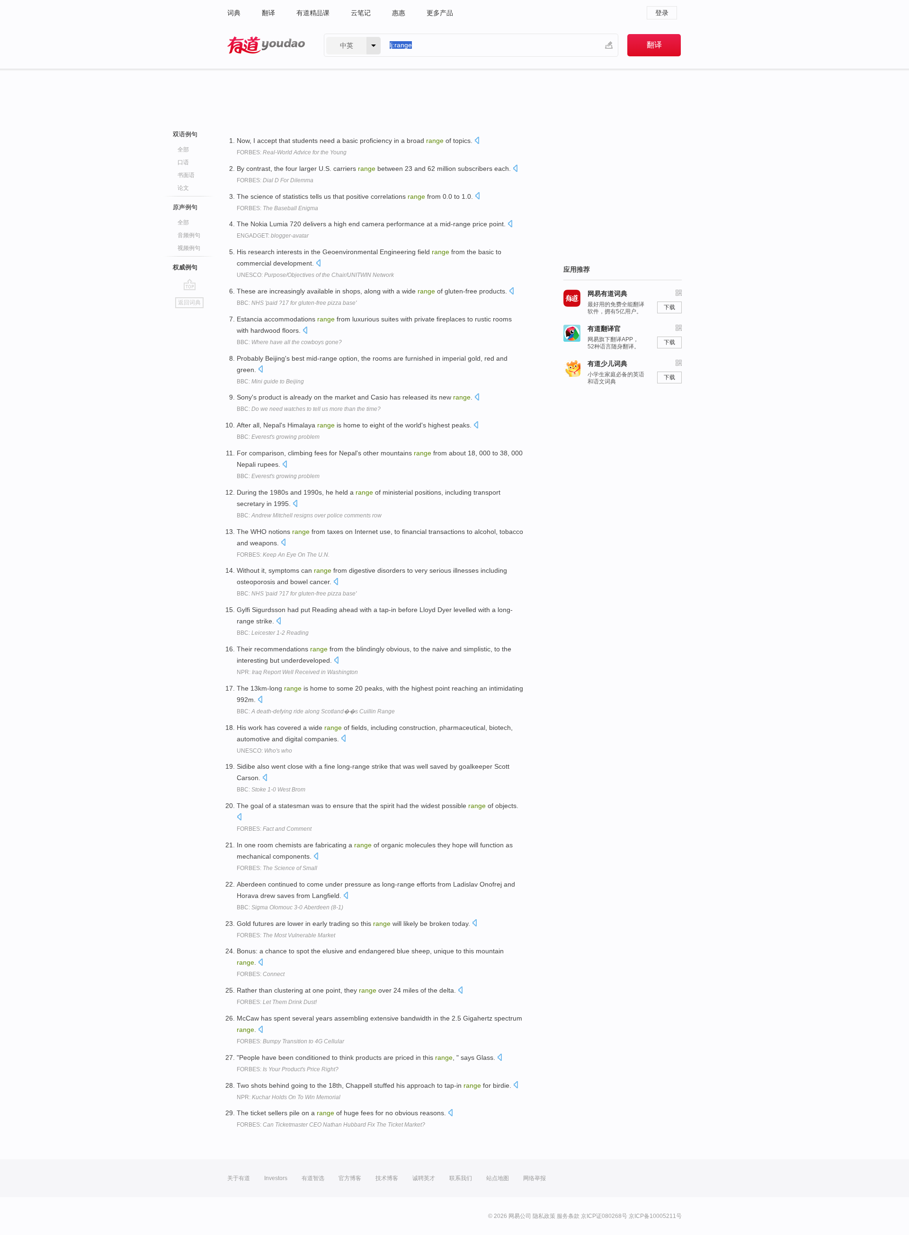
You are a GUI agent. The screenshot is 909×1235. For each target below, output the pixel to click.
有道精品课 (313, 13)
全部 (183, 149)
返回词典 (189, 302)
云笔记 (361, 13)
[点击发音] (476, 141)
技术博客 (386, 1178)
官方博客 (350, 1178)
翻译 (268, 13)
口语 (183, 162)
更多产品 (440, 13)
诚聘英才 (423, 1178)
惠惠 (398, 13)
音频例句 (189, 235)
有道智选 (313, 1178)
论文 (183, 188)
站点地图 (497, 1178)
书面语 (186, 175)
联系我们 (460, 1178)
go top (190, 284)
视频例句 (189, 248)
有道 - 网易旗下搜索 (266, 45)
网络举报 (534, 1178)
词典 (234, 13)
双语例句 (185, 134)
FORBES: (292, 152)
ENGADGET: (273, 235)
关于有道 (238, 1178)
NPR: (297, 672)
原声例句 (185, 207)
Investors (275, 1178)
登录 (661, 13)
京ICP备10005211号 (655, 1216)
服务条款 (568, 1216)
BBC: (296, 303)
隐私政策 (544, 1216)
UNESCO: (315, 275)
